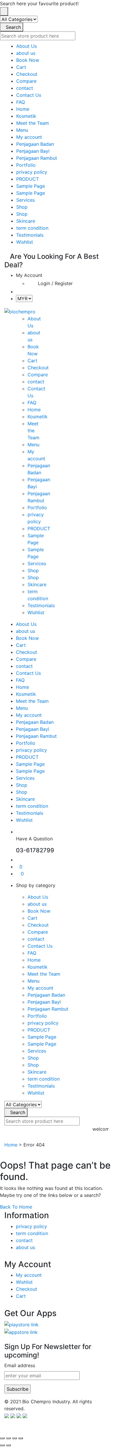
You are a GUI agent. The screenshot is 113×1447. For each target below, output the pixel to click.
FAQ (20, 102)
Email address (19, 1365)
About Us (26, 46)
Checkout (26, 74)
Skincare (25, 221)
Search (13, 27)
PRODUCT (27, 179)
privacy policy (31, 172)
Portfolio (26, 165)
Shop (22, 207)
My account (29, 137)
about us (25, 53)
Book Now (27, 60)
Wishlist (24, 242)
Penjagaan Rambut (36, 158)
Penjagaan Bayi (33, 151)
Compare (26, 81)
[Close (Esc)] (20, 1438)
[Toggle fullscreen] (8, 1438)
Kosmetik (26, 116)
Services (25, 200)
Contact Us (28, 95)
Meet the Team (32, 123)
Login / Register (55, 283)
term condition (32, 228)
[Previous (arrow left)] (2, 1445)
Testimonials (29, 235)
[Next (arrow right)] (8, 1445)
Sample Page (30, 186)
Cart (21, 67)
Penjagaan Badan (35, 144)
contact (24, 88)
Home (22, 109)
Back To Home (16, 1207)
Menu (22, 130)
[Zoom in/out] (2, 1438)
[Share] (14, 1438)
